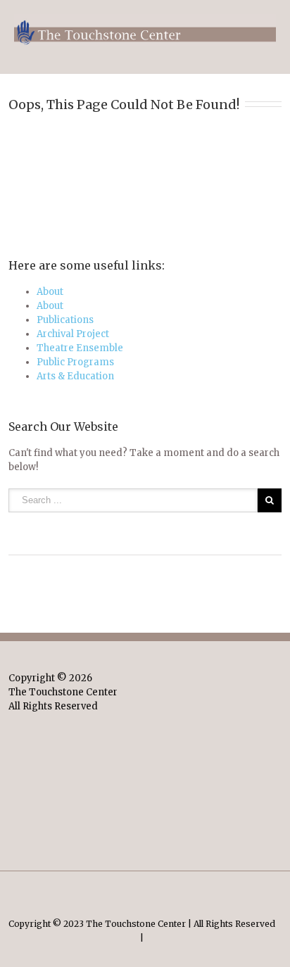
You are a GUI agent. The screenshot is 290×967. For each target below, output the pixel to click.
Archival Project (73, 334)
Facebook (144, 890)
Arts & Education (75, 376)
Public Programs (75, 362)
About (50, 292)
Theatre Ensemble (80, 348)
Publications (65, 320)
